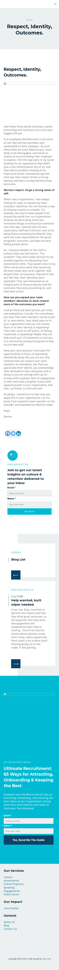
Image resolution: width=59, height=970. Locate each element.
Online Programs (14, 884)
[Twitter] (13, 433)
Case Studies (11, 908)
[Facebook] (7, 433)
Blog (6, 925)
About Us (9, 922)
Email (11, 487)
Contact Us (10, 928)
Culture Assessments (11, 878)
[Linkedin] (18, 433)
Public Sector (11, 894)
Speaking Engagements (12, 889)
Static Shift (46, 959)
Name (11, 498)
